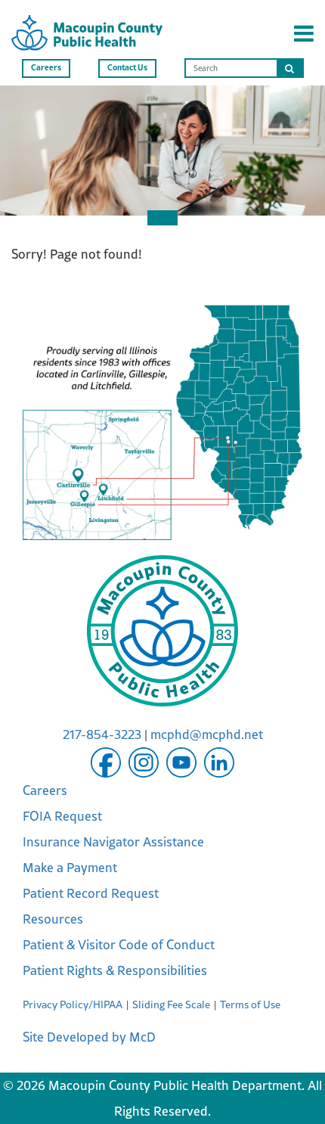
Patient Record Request (91, 893)
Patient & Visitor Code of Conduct (119, 945)
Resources (53, 919)
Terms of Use (250, 1004)
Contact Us (127, 67)
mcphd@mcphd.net (206, 734)
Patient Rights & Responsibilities (115, 970)
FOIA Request (62, 816)
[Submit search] (289, 68)
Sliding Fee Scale (171, 1004)
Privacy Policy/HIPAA (72, 1004)
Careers (46, 67)
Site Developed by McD (89, 1037)
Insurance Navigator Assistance (113, 842)
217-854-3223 (102, 734)
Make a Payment (70, 868)
